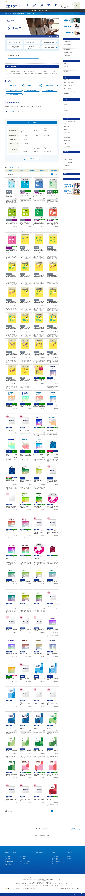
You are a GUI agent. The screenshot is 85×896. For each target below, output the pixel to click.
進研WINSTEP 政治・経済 (38, 653)
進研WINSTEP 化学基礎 (52, 581)
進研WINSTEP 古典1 (51, 379)
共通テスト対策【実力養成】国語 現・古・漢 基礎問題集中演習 (11, 195)
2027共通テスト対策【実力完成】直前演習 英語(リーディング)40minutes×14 (52, 277)
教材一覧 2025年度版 (12, 109)
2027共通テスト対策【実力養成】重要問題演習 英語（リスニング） (11, 251)
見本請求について (23, 856)
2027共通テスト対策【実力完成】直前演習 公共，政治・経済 (11, 380)
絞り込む (33, 158)
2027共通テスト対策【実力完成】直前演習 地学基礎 (52, 328)
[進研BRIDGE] (49, 47)
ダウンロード (48, 6)
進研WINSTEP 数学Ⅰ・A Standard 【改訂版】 (52, 481)
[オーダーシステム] (15, 47)
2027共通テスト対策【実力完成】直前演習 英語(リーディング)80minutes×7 (38, 277)
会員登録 (63, 6)
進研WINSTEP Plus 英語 (52, 556)
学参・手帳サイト (40, 852)
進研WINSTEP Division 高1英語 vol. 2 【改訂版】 (38, 799)
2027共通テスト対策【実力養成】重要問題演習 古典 (38, 195)
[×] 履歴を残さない (75, 828)
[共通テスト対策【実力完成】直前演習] (15, 42)
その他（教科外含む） (27, 131)
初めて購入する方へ (8, 859)
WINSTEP (25, 151)
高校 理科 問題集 (13, 90)
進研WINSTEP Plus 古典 (11, 480)
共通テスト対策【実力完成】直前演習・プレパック (38, 148)
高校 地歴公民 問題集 (31, 90)
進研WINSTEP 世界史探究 (52, 629)
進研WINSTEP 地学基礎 (11, 581)
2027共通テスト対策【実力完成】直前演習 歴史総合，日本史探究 (11, 354)
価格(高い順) (54, 170)
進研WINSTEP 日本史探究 (11, 653)
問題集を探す (54, 852)
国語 (23, 128)
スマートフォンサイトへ (75, 894)
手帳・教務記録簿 (14, 94)
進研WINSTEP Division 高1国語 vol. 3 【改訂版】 (52, 703)
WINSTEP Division (37, 151)
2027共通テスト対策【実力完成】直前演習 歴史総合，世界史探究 (25, 354)
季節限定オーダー (48, 151)
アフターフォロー (23, 859)
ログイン (70, 6)
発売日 (10, 170)
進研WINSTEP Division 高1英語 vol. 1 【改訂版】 (25, 799)
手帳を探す (69, 852)
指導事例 (41, 6)
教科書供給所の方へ (8, 863)
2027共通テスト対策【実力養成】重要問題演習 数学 (38, 223)
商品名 (21, 170)
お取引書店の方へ (8, 864)
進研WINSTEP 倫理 (24, 653)
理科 (23, 130)
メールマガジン (23, 858)
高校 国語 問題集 (13, 85)
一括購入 (21, 167)
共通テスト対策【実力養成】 (49, 147)
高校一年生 (25, 135)
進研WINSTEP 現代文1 (52, 405)
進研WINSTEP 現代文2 (38, 454)
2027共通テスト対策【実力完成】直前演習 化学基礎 (25, 328)
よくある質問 (64, 7)
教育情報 (34, 6)
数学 (34, 128)
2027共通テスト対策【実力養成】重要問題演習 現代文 (25, 195)
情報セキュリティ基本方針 (25, 861)
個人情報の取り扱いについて (25, 863)
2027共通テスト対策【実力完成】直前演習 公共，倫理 (52, 354)
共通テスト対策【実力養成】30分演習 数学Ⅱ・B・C (25, 223)
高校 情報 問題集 (49, 90)
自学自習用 (25, 139)
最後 (58, 174)
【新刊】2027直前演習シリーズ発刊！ (45, 10)
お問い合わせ (7, 858)
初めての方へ (55, 6)
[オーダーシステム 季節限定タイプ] (32, 47)
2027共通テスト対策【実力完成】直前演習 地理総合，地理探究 (38, 354)
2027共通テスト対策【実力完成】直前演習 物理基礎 (11, 328)
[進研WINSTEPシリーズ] (49, 42)
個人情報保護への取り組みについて (68, 888)
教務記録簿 (69, 858)
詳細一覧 (17, 167)
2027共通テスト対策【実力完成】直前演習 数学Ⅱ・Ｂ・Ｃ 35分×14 (38, 251)
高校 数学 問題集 (31, 85)
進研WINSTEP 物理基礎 (38, 581)
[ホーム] (8, 13)
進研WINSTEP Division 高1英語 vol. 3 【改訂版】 (11, 799)
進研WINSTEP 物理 (24, 604)
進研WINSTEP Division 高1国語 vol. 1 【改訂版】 (25, 703)
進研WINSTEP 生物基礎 (25, 581)
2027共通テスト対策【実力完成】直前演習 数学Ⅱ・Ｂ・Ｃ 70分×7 (11, 277)
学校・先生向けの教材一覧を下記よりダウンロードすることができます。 (23, 58)
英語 (46, 128)
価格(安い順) (43, 170)
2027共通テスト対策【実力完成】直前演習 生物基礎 (38, 328)
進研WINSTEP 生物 (37, 604)
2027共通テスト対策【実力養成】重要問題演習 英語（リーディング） (52, 223)
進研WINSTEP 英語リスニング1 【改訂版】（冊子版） (52, 532)
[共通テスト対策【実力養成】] (32, 42)
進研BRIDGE (25, 146)
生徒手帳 (69, 856)
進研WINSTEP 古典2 (37, 428)
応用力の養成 (25, 143)
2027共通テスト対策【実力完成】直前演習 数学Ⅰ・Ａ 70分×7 (52, 251)
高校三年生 (47, 135)
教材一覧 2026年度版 (12, 111)
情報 (46, 130)
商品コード (32, 170)
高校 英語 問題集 (49, 85)
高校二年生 (36, 135)
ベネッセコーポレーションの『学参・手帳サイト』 (25, 877)
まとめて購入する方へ (9, 861)
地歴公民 (35, 130)
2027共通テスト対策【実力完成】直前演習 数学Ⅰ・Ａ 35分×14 (25, 277)
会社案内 (78, 888)
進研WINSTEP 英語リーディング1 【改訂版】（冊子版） (38, 532)
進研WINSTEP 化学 (10, 604)
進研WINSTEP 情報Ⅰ (10, 678)
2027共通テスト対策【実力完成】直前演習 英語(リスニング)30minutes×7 (11, 303)
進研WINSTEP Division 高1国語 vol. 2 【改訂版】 (38, 703)
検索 (71, 4)
